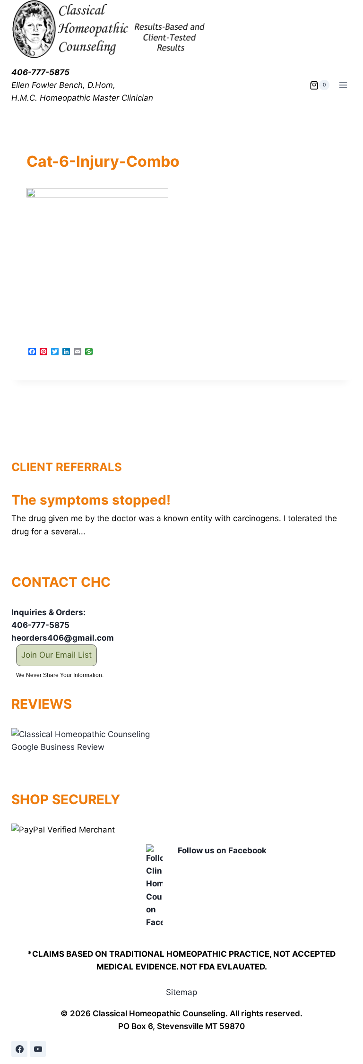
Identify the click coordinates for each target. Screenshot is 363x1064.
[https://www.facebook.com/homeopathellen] (19, 1049)
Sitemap (181, 992)
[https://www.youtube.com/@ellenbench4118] (38, 1049)
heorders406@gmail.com (62, 638)
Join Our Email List (56, 655)
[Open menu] (343, 85)
